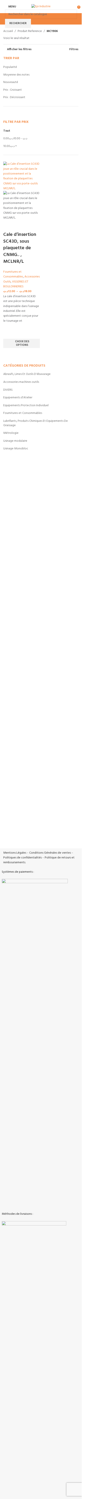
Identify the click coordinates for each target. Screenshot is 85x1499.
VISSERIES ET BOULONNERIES (15, 284)
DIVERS (8, 389)
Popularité (10, 67)
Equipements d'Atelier (17, 397)
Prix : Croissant (12, 89)
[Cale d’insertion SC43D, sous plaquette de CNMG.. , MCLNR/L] (21, 176)
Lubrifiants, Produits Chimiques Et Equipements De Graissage (35, 423)
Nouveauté (10, 82)
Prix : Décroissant (14, 97)
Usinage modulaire (15, 440)
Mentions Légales (14, 852)
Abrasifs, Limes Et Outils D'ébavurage (27, 374)
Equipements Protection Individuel (26, 405)
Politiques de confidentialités (22, 857)
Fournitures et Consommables (22, 413)
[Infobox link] (41, 783)
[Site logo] (41, 6)
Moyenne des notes (16, 74)
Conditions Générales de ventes (50, 852)
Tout (6, 130)
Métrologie (11, 433)
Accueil (8, 31)
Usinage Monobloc (15, 448)
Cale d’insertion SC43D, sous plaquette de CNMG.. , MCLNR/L (19, 248)
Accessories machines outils (21, 382)
